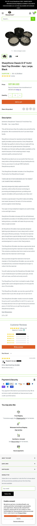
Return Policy (15, 441)
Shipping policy (20, 418)
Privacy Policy (22, 513)
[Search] (33, 19)
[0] (34, 13)
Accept (18, 516)
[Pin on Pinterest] (27, 109)
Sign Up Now (18, 430)
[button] (6, 76)
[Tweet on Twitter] (30, 109)
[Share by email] (34, 109)
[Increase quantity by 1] (20, 95)
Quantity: (4, 95)
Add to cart (18, 102)
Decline (18, 518)
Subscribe (7, 494)
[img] (6, 358)
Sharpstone (5, 73)
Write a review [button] (18, 347)
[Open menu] (3, 13)
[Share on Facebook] (23, 109)
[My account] (30, 13)
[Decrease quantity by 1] (10, 95)
